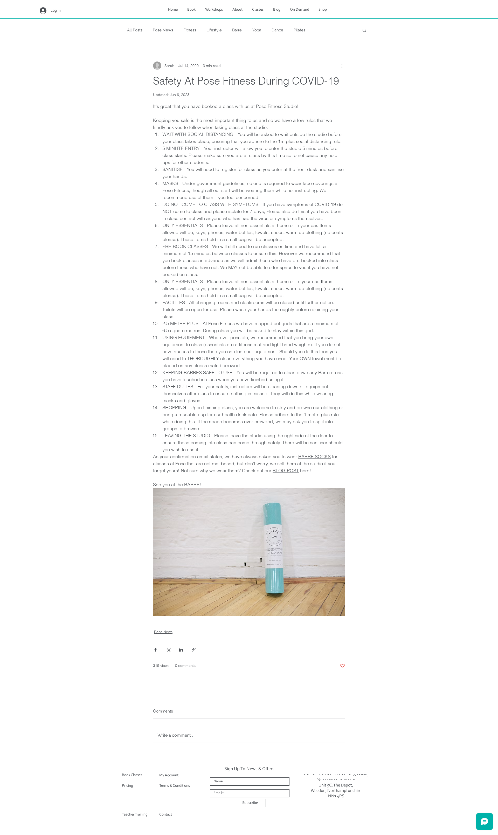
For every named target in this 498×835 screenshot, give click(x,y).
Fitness (189, 30)
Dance (277, 30)
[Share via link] (193, 649)
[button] (364, 30)
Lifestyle (214, 30)
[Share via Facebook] (155, 649)
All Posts (134, 30)
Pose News (163, 30)
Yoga (256, 30)
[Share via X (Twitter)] (168, 649)
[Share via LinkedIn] (180, 649)
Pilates (299, 30)
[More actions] (342, 66)
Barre (237, 30)
